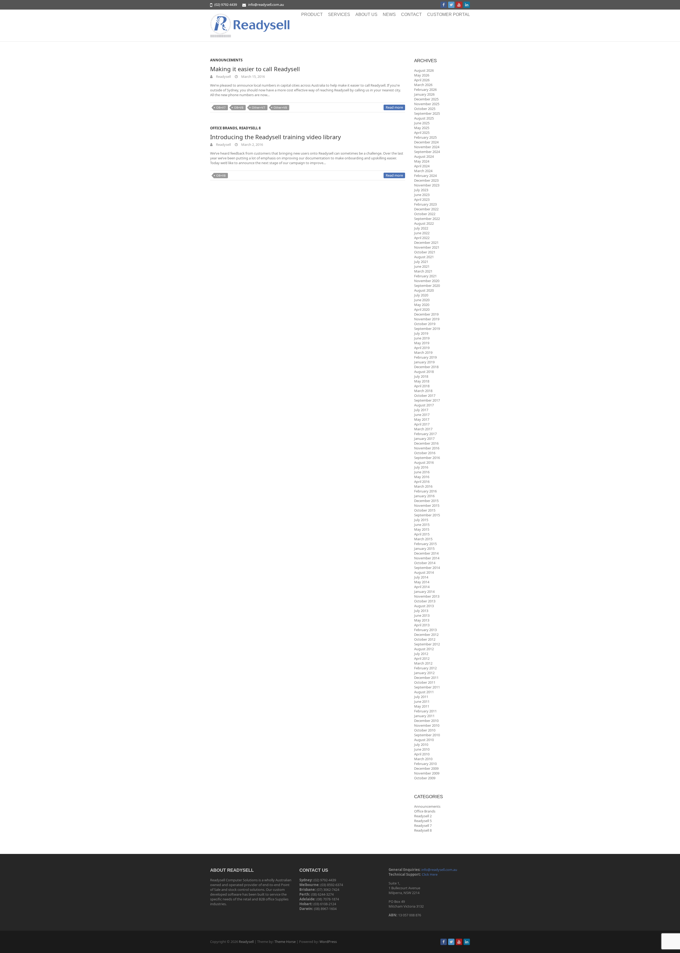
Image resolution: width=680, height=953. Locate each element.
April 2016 (422, 481)
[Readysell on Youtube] (459, 5)
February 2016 (425, 491)
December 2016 (426, 443)
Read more (394, 107)
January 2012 (424, 672)
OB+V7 (221, 107)
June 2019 (422, 338)
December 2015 (426, 500)
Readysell (223, 76)
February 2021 (425, 276)
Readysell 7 (423, 825)
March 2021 (423, 271)
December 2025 (426, 99)
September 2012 (427, 644)
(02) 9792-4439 (225, 4)
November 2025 (426, 103)
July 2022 (421, 228)
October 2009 (424, 778)
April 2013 (422, 625)
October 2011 (424, 682)
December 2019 (426, 314)
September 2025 (427, 113)
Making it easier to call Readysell (255, 69)
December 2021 (426, 242)
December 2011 (426, 677)
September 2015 (427, 515)
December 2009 (426, 768)
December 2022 (426, 209)
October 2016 (424, 452)
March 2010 (423, 758)
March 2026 (423, 84)
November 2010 (426, 725)
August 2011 (424, 692)
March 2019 (423, 352)
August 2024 (424, 156)
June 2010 (422, 749)
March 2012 (423, 663)
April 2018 (422, 386)
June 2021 (422, 266)
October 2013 (424, 601)
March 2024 (423, 170)
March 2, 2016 (251, 144)
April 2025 (422, 132)
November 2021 (426, 247)
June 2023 (422, 194)
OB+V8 (238, 107)
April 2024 (422, 166)
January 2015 (424, 548)
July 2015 (421, 519)
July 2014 (421, 577)
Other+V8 (280, 107)
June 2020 (422, 299)
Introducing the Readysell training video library (275, 137)
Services (339, 14)
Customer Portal (448, 14)
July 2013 (421, 610)
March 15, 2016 (252, 76)
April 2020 (422, 309)
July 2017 (421, 409)
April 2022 (422, 237)
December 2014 (426, 553)
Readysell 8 (250, 128)
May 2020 (421, 304)
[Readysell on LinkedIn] (467, 5)
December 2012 (426, 634)
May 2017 (421, 419)
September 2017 (427, 400)
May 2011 (421, 706)
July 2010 (421, 744)
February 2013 (425, 629)
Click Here (429, 874)
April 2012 (422, 658)
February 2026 (425, 89)
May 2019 (421, 343)
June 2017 (422, 414)
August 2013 (424, 605)
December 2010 (426, 720)
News (389, 14)
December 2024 (426, 142)
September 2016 (427, 457)
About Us (366, 14)
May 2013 (421, 620)
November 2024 (426, 146)
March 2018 (423, 390)
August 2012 (424, 648)
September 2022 (427, 218)
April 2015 (422, 534)
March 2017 (423, 429)
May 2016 (421, 476)
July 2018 (421, 376)
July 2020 (421, 295)
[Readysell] (250, 25)
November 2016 (426, 448)
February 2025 (425, 137)
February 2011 (425, 711)
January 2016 (424, 495)
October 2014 (424, 562)
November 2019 (426, 319)
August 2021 (424, 256)
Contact (411, 14)
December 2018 (426, 366)
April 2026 (422, 80)
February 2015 (425, 543)
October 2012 (424, 639)
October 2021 (424, 252)
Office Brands (223, 128)
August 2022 (424, 223)
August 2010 (424, 739)
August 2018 (424, 371)
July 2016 (421, 467)
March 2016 (423, 486)
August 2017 (424, 405)
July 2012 (421, 653)
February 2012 (425, 668)
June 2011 (422, 701)
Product (312, 14)
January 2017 (424, 438)
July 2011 (421, 696)
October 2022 (424, 213)
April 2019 (422, 347)
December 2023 (426, 180)
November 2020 (426, 280)
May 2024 (421, 161)
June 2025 (422, 123)
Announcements (226, 60)
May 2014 (421, 582)
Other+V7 (258, 107)
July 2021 (421, 261)
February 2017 (425, 433)
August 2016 (424, 462)
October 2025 (424, 108)
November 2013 (426, 596)
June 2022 (422, 233)
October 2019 (424, 323)
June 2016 (422, 472)
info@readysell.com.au (266, 4)
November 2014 (426, 558)
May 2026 (421, 75)
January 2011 (424, 715)
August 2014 (424, 572)
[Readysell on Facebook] (443, 5)
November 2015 (426, 505)
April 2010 (422, 754)
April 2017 (422, 424)
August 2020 (424, 290)
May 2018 (421, 381)
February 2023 (425, 204)
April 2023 (422, 199)
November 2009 (426, 773)
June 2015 (422, 524)
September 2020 (427, 285)
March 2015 (423, 539)
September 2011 (427, 687)
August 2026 (424, 70)
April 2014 (422, 586)
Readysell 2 (423, 816)
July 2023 (421, 190)
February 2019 (425, 357)
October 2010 (424, 730)
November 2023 (426, 185)
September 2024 (427, 151)
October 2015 (424, 510)
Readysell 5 (423, 820)
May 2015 (421, 529)
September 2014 (427, 567)
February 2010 (425, 763)
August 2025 (424, 118)
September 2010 (427, 735)
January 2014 (424, 591)
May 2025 (421, 127)
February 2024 (425, 175)
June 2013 (422, 615)
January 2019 (424, 362)
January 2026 (424, 94)
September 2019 (427, 328)
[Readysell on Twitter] (451, 5)
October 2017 (424, 395)
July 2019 (421, 333)
